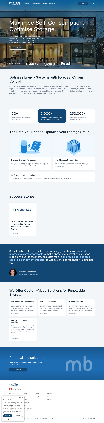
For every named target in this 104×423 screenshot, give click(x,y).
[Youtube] (94, 418)
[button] (27, 4)
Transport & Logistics (27, 408)
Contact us (83, 3)
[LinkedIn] (91, 418)
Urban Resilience (26, 402)
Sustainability (25, 411)
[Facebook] (83, 418)
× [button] (22, 397)
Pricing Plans (38, 397)
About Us (52, 3)
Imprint (51, 418)
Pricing (45, 3)
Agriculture (24, 399)
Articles (49, 399)
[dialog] (13, 408)
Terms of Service (44, 418)
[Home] (14, 3)
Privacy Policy (34, 418)
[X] (88, 418)
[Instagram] (85, 418)
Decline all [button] (18, 415)
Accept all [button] (8, 415)
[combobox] (20, 397)
